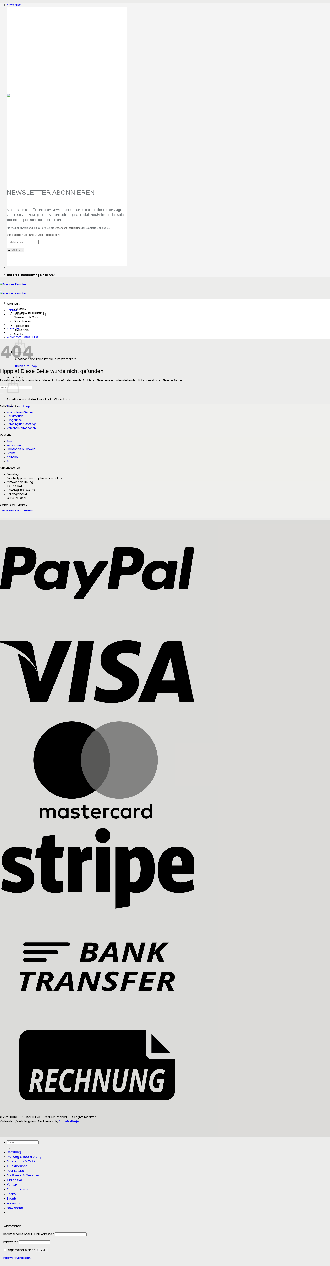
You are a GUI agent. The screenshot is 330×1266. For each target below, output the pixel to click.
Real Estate (21, 326)
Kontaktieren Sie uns (20, 412)
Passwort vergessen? (17, 1258)
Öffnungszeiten (18, 1189)
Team (10, 441)
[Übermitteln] (1, 393)
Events (18, 334)
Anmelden (42, 1250)
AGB (9, 461)
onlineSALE (13, 457)
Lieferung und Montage (22, 424)
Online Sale (21, 330)
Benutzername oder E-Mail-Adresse (28, 1234)
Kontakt (12, 310)
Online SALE (15, 1180)
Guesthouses (22, 321)
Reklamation (15, 416)
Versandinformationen (21, 428)
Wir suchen (14, 445)
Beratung (20, 309)
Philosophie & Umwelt (21, 449)
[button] (14, 5)
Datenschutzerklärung (68, 228)
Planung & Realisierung (29, 313)
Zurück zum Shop (25, 366)
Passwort (10, 1242)
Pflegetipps (14, 420)
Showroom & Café (26, 317)
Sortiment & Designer (23, 1175)
